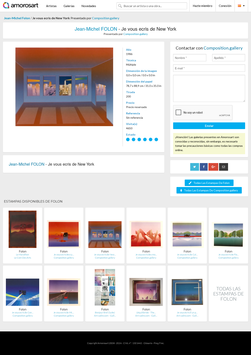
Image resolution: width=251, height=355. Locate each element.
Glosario (148, 343)
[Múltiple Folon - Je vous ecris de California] (187, 230)
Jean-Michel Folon (17, 18)
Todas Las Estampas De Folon (211, 182)
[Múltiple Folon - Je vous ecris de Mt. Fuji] (63, 288)
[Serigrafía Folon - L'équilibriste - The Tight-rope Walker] (146, 288)
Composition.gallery (105, 18)
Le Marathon (22, 254)
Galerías (69, 6)
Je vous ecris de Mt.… (64, 312)
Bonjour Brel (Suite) (105, 312)
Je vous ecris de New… (105, 254)
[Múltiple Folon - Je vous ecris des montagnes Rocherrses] (146, 230)
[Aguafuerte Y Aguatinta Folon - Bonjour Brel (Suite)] (104, 288)
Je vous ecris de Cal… (187, 254)
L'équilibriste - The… (146, 312)
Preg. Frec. (159, 343)
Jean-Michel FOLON (96, 28)
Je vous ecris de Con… (22, 312)
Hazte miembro (202, 5)
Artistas (51, 6)
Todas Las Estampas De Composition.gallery (211, 190)
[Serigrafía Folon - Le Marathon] (23, 230)
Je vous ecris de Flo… (228, 254)
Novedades (88, 6)
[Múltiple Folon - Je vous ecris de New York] (105, 230)
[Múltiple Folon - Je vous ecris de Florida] (228, 230)
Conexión (225, 5)
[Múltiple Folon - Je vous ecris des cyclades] (63, 230)
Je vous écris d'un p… (187, 312)
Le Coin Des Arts (22, 257)
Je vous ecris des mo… (146, 254)
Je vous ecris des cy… (64, 254)
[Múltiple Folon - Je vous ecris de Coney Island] (22, 288)
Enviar (209, 126)
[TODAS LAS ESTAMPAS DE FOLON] (228, 317)
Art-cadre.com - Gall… (105, 315)
